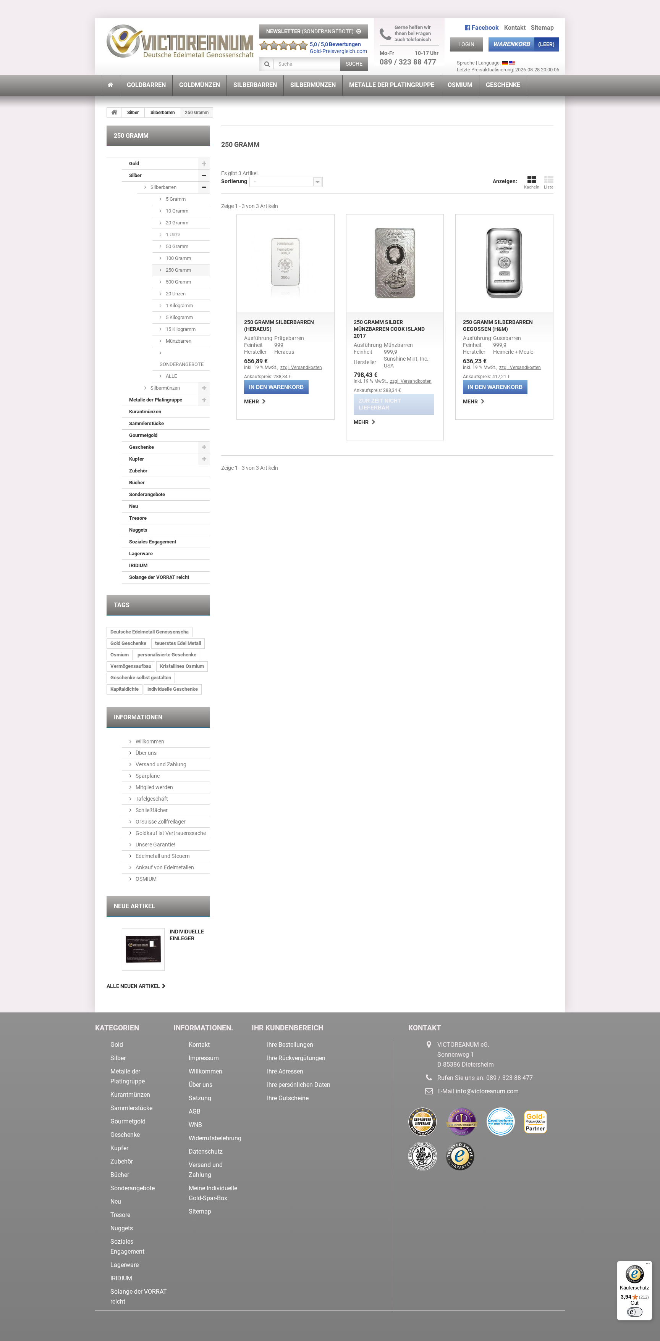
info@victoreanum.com (487, 1091)
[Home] (110, 85)
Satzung (200, 1098)
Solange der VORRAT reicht (159, 577)
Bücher (137, 482)
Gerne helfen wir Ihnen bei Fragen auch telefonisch (413, 33)
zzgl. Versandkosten (301, 367)
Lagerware (141, 553)
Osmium (119, 655)
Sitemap (542, 27)
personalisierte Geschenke (167, 655)
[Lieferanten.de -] (427, 1124)
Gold (134, 163)
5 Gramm (175, 199)
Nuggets (138, 530)
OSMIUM (145, 879)
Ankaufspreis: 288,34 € (267, 376)
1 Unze (172, 234)
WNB (195, 1124)
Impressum (204, 1058)
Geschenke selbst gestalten (140, 677)
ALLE (171, 376)
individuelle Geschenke (172, 689)
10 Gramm (176, 211)
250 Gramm (178, 270)
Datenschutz (206, 1151)
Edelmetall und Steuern (162, 856)
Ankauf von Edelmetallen (164, 867)
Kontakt (515, 27)
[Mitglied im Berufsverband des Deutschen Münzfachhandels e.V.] (427, 1158)
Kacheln (531, 187)
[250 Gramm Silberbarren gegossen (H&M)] (504, 263)
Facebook (484, 27)
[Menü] (647, 1265)
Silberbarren (162, 112)
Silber (133, 112)
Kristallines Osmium (182, 666)
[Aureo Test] (466, 1124)
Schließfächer (151, 810)
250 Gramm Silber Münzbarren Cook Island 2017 (389, 329)
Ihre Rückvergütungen (296, 1058)
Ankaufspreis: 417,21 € (486, 376)
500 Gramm (178, 282)
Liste (548, 187)
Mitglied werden (153, 787)
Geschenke (141, 447)
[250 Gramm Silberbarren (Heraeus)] (285, 263)
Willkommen (149, 741)
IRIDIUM (138, 565)
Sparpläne (147, 776)
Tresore (138, 518)
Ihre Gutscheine (288, 1098)
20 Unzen (175, 294)
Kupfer (136, 459)
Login (466, 44)
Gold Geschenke (128, 643)
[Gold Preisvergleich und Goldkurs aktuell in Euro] (539, 1124)
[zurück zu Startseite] (114, 112)
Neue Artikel (134, 906)
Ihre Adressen (285, 1071)
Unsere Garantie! (154, 844)
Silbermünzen (164, 388)
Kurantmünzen (145, 411)
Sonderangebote (147, 494)
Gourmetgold (143, 435)
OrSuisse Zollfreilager (160, 822)
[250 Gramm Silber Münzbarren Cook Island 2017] (395, 263)
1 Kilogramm (179, 305)
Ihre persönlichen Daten (298, 1084)
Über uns (145, 753)
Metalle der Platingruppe (155, 400)
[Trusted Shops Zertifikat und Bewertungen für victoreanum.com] (464, 1158)
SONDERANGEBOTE (182, 364)
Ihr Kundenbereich (287, 1027)
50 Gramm (176, 246)
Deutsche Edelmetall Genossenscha (149, 632)
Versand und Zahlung (160, 764)
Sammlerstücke (146, 423)
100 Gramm (178, 258)
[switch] (634, 1312)
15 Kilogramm (180, 329)
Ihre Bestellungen (290, 1044)
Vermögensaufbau (130, 666)
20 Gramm (176, 223)
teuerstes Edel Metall (178, 643)
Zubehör (138, 471)
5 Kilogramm (179, 317)
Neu (133, 506)
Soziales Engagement (152, 542)
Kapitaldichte (124, 689)
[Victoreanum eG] (180, 38)
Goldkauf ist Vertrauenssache (170, 833)
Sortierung (234, 181)
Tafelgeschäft (151, 799)
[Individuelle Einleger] (143, 949)
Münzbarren (178, 341)
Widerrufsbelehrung (215, 1138)
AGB (195, 1111)
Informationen (138, 717)
